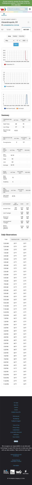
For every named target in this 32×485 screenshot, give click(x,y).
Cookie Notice (16, 430)
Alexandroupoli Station (11, 25)
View (16, 44)
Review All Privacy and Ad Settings (16, 455)
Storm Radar (26, 472)
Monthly (21, 36)
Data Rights (16, 465)
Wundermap (16, 418)
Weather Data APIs (16, 412)
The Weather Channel (12, 472)
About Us (16, 405)
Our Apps (16, 402)
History (26, 29)
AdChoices (16, 434)
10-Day (9, 29)
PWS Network (16, 416)
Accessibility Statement (16, 432)
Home (3, 9)
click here (17, 5)
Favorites (4, 15)
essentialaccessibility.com (16, 441)
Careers (16, 409)
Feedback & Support (16, 421)
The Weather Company (6, 472)
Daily (9, 36)
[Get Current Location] (26, 9)
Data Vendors (16, 437)
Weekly (15, 36)
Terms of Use (16, 425)
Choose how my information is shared (16, 460)
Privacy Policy (16, 427)
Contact (16, 407)
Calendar (17, 29)
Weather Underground (18, 472)
